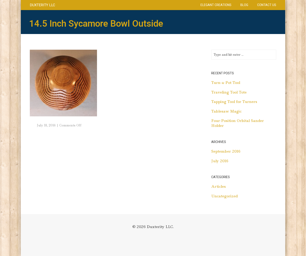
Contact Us (266, 5)
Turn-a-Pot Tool (225, 82)
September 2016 (225, 151)
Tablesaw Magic (226, 111)
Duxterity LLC (42, 5)
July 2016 (219, 160)
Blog (244, 5)
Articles (218, 186)
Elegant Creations (215, 5)
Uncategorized (224, 196)
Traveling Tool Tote (229, 92)
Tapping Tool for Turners (234, 101)
